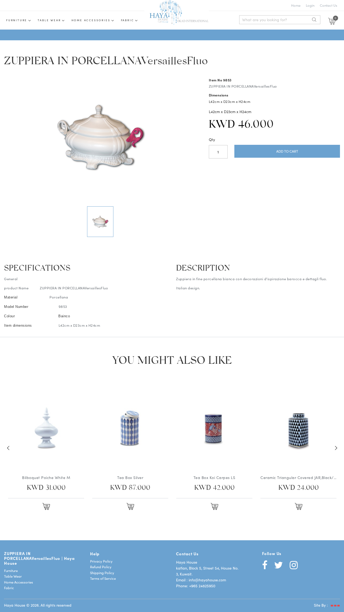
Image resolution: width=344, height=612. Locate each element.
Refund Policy (101, 566)
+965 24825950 (202, 585)
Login (310, 5)
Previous (8, 448)
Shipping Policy (102, 572)
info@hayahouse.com (207, 579)
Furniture (16, 20)
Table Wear (13, 576)
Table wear (49, 20)
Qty (212, 139)
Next (336, 448)
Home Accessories (90, 20)
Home (295, 5)
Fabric (127, 20)
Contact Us (328, 5)
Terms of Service (103, 578)
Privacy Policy (101, 561)
